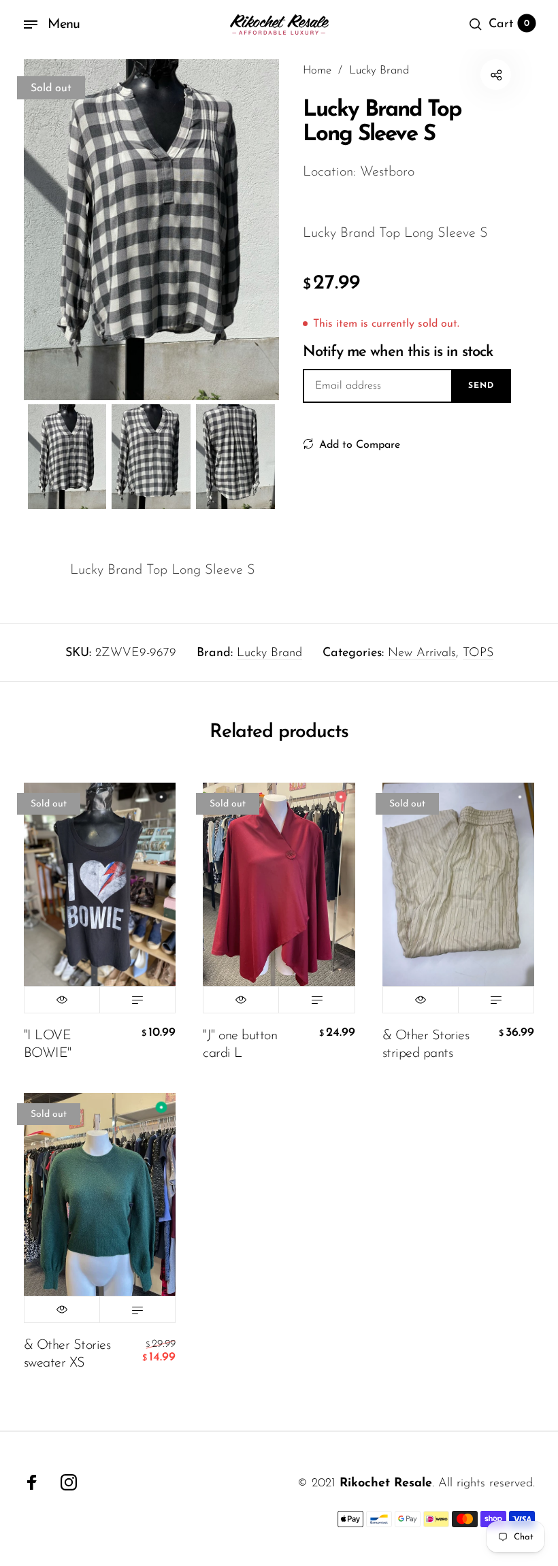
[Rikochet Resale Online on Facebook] (32, 1482)
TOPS (478, 653)
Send (481, 386)
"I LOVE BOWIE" (47, 1044)
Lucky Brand (269, 653)
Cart (509, 24)
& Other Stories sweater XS (67, 1354)
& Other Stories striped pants (426, 1044)
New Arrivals (422, 653)
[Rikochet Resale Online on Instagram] (69, 1482)
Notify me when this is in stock (398, 352)
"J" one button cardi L (240, 1044)
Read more (137, 999)
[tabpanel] (152, 229)
